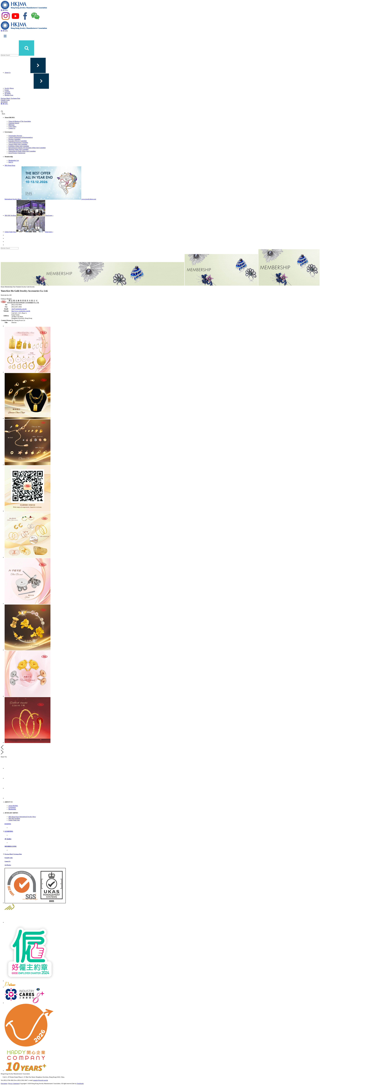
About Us (8, 72)
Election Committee (14, 139)
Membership (12, 809)
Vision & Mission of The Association (19, 121)
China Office (12, 126)
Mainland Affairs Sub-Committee (18, 149)
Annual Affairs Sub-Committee (17, 144)
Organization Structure (15, 135)
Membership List (13, 160)
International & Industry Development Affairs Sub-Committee (27, 148)
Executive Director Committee (17, 141)
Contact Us (11, 128)
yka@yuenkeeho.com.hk (19, 309)
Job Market (4, 102)
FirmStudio (80, 1083)
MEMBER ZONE (11, 846)
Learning (7, 91)
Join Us (10, 162)
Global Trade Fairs (14, 820)
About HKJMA (13, 806)
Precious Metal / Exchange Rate (10, 98)
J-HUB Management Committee (18, 142)
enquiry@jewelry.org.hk (40, 1080)
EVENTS (8, 824)
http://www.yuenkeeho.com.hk (20, 311)
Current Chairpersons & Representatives (20, 137)
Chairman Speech (13, 123)
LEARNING (9, 831)
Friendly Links (5, 100)
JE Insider (8, 93)
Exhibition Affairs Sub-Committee (18, 146)
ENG (6, 10)
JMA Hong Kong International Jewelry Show (22, 817)
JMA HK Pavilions (14, 818)
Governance (12, 807)
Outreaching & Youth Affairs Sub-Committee (22, 151)
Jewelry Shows (9, 88)
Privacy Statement (13, 1083)
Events (7, 90)
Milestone (11, 125)
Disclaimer (4, 1083)
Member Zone (9, 95)
